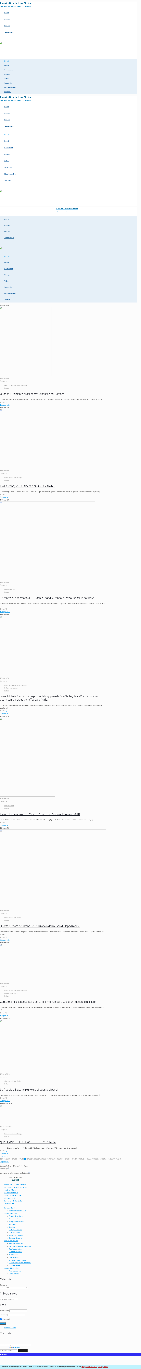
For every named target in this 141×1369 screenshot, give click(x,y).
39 (60, 1159)
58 (93, 1159)
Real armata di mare (16, 1235)
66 (107, 1159)
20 (26, 1159)
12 (12, 1159)
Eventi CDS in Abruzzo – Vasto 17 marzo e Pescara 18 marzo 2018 (40, 814)
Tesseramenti (9, 1204)
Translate (16, 1348)
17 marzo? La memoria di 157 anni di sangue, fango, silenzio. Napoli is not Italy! (47, 598)
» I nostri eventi (9, 1198)
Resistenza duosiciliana (17, 1219)
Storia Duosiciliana (10, 1213)
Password (3, 1315)
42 (65, 1159)
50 (79, 1159)
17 (21, 1159)
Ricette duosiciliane (15, 1249)
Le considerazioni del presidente (15, 385)
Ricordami (6, 1319)
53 (84, 1159)
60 (97, 1159)
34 (51, 1159)
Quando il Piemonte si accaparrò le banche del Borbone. (32, 394)
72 (118, 1159)
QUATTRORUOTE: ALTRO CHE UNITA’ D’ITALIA (28, 1142)
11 (10, 1159)
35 (53, 1159)
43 (67, 1159)
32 (47, 1159)
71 (116, 1159)
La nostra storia (9, 589)
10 (9, 1159)
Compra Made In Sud (11, 1268)
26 (37, 1159)
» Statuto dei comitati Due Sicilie (15, 1187)
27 (39, 1159)
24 (33, 1159)
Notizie (6, 388)
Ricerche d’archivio (10, 1208)
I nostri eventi (9, 806)
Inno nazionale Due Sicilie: (13, 1201)
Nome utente (4, 1310)
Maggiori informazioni (89, 1367)
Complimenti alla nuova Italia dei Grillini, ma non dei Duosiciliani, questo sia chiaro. (48, 1001)
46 (72, 1159)
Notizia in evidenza (11, 688)
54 (86, 1159)
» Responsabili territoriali (12, 1195)
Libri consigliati (14, 1257)
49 (77, 1159)
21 (28, 1159)
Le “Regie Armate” (15, 1230)
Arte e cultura (13, 1254)
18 (23, 1159)
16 (19, 1159)
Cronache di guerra (15, 1238)
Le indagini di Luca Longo (13, 477)
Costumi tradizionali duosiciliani (20, 1246)
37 (56, 1159)
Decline (105, 1367)
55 (88, 1159)
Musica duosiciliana (15, 1252)
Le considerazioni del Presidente (20, 1263)
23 (32, 1159)
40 (62, 1159)
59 (95, 1159)
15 (18, 1159)
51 (81, 1159)
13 (14, 1159)
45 (70, 1159)
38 (58, 1159)
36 (55, 1159)
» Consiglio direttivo (11, 1193)
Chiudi (100, 1367)
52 (83, 1159)
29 (42, 1159)
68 (111, 1159)
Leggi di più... (5, 405)
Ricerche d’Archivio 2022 (17, 1211)
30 (44, 1159)
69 (113, 1159)
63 (102, 1159)
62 (100, 1159)
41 (63, 1159)
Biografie (12, 1227)
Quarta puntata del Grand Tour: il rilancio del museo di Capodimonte (40, 926)
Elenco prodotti (14, 1274)
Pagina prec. (4, 1156)
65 (106, 1159)
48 (76, 1159)
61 (99, 1159)
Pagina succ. (4, 1162)
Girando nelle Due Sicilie (12, 917)
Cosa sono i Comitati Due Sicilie (15, 1184)
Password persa (10, 1328)
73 (120, 1159)
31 (46, 1159)
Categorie (3, 1285)
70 (114, 1159)
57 (92, 1159)
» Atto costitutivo (10, 1190)
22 (30, 1159)
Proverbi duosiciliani (16, 1243)
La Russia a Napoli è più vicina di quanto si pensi (29, 1089)
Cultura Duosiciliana (11, 1241)
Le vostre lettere (14, 1265)
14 (16, 1159)
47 (74, 1159)
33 (49, 1159)
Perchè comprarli (15, 1271)
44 (69, 1159)
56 (90, 1159)
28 (40, 1159)
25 (35, 1159)
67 (109, 1159)
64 (104, 1159)
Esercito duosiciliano (16, 1216)
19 (25, 1159)
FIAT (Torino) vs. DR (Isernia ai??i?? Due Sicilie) (27, 486)
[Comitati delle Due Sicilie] (1, 42)
